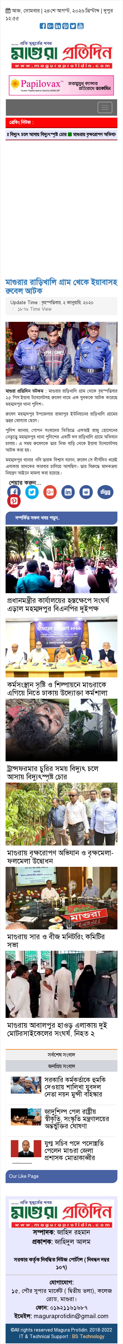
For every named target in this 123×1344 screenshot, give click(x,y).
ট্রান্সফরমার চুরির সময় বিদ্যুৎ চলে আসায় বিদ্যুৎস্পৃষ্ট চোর (52, 772)
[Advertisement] (61, 206)
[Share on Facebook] (14, 492)
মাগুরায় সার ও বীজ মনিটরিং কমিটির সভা (56, 940)
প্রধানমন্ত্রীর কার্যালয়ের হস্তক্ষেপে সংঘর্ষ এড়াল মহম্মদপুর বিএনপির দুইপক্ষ (58, 604)
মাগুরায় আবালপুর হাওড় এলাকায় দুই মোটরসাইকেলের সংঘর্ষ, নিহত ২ (57, 1029)
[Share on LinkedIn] (68, 492)
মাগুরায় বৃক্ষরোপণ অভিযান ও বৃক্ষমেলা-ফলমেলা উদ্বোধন (60, 857)
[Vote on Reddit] (86, 492)
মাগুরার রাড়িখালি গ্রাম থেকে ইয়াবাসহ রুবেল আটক (61, 286)
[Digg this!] (105, 492)
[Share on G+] (50, 492)
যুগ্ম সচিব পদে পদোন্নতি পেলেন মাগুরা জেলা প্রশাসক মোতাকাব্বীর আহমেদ (58, 1154)
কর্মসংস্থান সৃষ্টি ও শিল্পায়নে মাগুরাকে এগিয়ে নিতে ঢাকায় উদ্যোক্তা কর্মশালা (57, 688)
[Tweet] (32, 492)
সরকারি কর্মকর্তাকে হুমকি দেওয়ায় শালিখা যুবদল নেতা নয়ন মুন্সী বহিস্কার (75, 1087)
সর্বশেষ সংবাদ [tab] (61, 1055)
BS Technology (87, 1336)
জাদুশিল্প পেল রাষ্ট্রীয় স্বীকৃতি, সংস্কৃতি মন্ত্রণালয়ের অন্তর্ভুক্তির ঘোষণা (77, 1119)
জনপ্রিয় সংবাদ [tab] (61, 1066)
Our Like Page (24, 1176)
